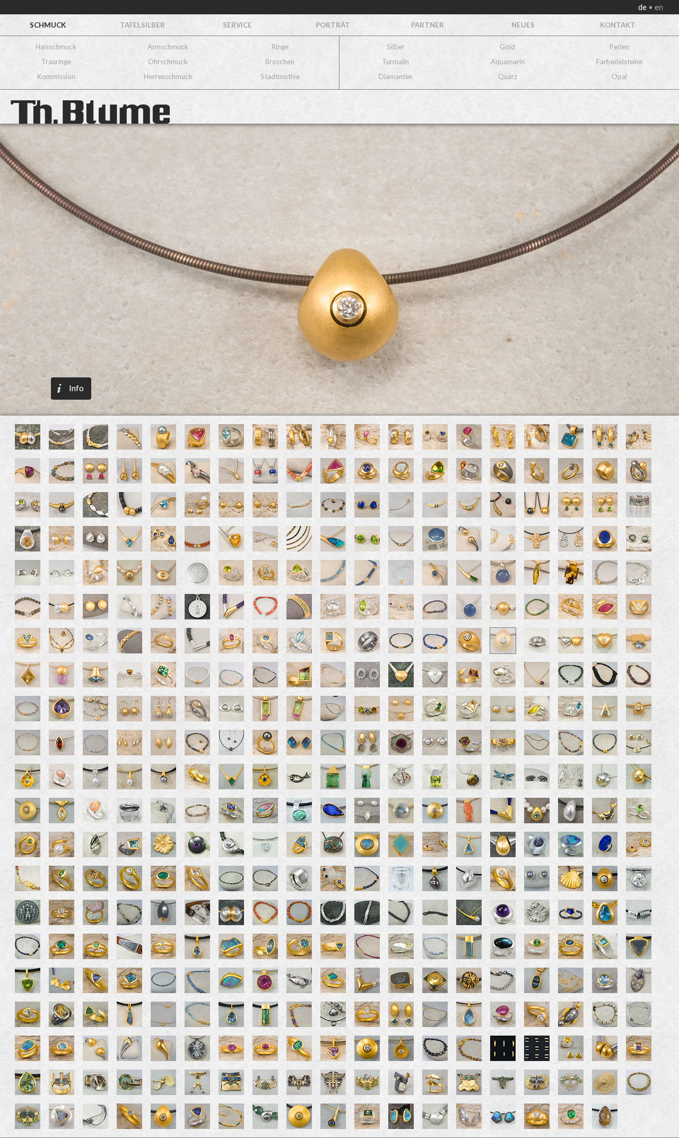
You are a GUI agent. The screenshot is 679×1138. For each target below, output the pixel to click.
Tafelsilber (142, 25)
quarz (507, 76)
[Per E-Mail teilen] (117, 270)
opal (619, 76)
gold (507, 46)
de (643, 7)
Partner (427, 25)
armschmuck (167, 46)
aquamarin (508, 61)
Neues (523, 25)
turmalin (395, 61)
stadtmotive (280, 76)
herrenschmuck (168, 76)
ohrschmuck (168, 61)
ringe (280, 46)
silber (396, 46)
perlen (619, 46)
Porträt (333, 25)
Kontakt (618, 25)
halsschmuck (56, 46)
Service (237, 25)
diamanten (396, 76)
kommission (56, 76)
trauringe (56, 61)
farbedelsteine (619, 61)
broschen (279, 61)
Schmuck (48, 25)
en (658, 7)
